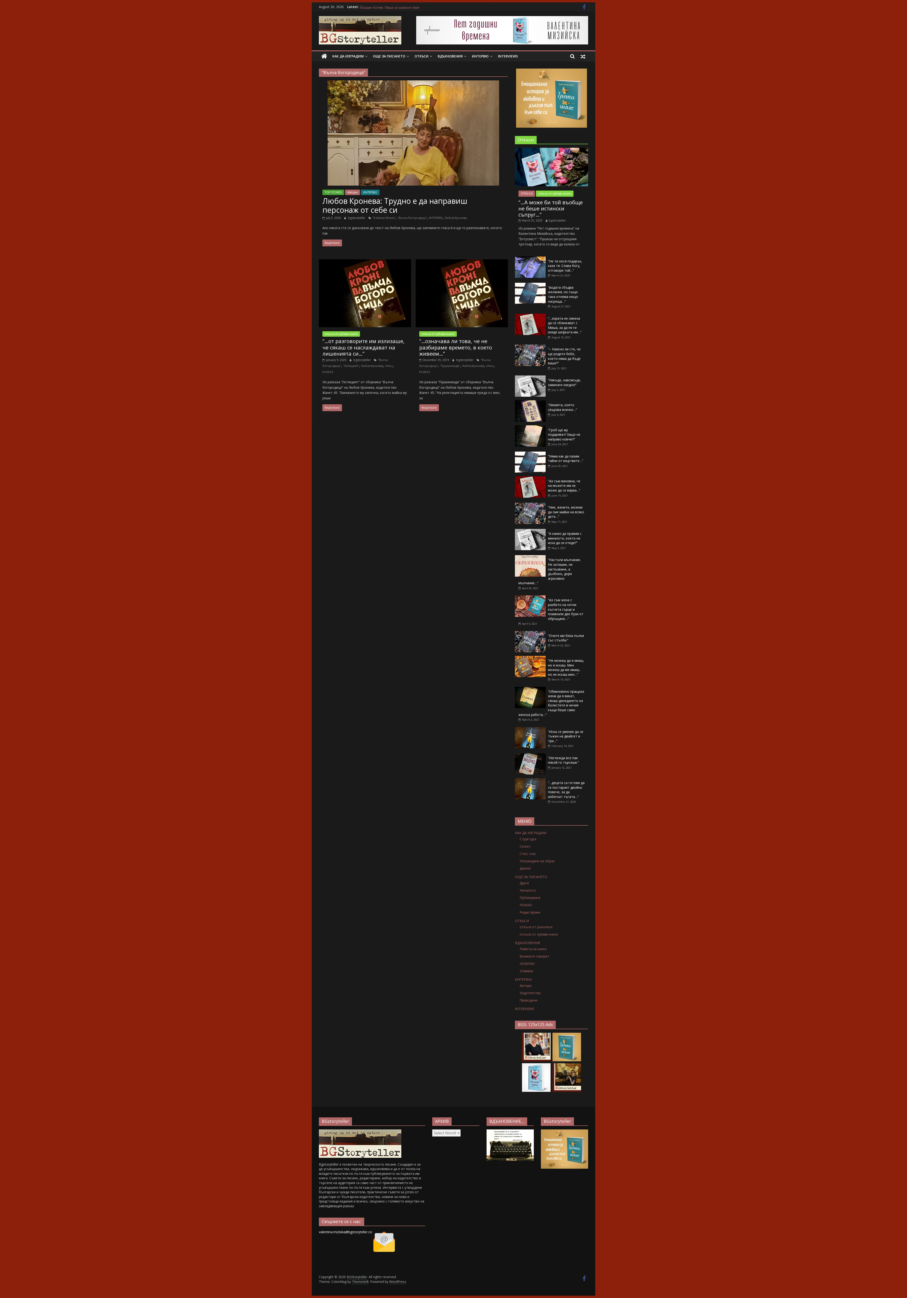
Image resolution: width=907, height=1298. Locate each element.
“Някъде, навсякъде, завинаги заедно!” (564, 382)
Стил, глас (528, 853)
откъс (389, 366)
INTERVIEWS (508, 56)
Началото (528, 890)
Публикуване (530, 897)
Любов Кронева (456, 218)
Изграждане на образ (537, 861)
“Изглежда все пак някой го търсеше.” (563, 760)
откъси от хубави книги (341, 334)
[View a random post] (583, 56)
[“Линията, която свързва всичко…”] (530, 403)
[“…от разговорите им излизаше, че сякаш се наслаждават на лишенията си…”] (365, 262)
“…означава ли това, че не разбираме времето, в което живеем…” (455, 347)
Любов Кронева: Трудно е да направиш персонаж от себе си (394, 205)
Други (524, 883)
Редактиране (530, 912)
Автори (352, 192)
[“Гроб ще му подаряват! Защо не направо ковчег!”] (530, 428)
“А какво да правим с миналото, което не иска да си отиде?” (565, 538)
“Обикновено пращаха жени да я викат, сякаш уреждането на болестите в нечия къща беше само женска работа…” (551, 703)
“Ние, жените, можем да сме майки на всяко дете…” (566, 512)
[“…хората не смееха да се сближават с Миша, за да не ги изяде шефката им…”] (530, 316)
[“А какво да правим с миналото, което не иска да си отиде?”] (530, 531)
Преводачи (528, 1000)
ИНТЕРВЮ (480, 56)
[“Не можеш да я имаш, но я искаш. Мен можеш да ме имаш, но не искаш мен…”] (530, 658)
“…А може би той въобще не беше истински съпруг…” (550, 208)
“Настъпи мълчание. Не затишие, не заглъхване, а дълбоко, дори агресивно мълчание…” (549, 571)
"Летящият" (351, 366)
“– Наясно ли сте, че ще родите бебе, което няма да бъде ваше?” (564, 356)
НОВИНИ (527, 963)
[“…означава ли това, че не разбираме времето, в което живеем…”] (462, 262)
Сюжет (525, 846)
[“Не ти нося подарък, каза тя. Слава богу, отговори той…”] (530, 259)
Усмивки (526, 971)
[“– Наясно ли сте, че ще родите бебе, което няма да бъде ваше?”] (530, 347)
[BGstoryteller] (360, 1131)
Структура (528, 839)
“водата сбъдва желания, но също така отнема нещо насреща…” (563, 294)
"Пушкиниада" (450, 366)
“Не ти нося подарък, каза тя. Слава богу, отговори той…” (565, 266)
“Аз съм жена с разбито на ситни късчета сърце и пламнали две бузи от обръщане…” (565, 609)
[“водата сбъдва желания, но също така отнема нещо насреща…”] (530, 285)
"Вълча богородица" (412, 218)
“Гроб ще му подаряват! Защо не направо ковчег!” (564, 434)
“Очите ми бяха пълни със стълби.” (566, 638)
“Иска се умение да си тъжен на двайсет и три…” (565, 736)
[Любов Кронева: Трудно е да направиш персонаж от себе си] (413, 83)
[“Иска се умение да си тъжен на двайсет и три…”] (530, 729)
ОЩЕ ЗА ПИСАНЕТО (389, 56)
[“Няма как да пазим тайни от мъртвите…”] (530, 454)
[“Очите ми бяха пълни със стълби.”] (530, 633)
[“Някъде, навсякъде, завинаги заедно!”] (530, 378)
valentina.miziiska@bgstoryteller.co (345, 1232)
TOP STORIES (333, 192)
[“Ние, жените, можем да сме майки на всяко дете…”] (530, 505)
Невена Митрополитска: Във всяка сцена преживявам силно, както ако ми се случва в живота (436, 6)
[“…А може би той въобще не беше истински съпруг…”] (551, 150)
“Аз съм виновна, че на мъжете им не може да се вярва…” (564, 485)
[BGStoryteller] (324, 56)
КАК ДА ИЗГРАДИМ (348, 56)
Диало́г (525, 868)
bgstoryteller (357, 218)
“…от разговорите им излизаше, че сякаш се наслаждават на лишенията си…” (363, 347)
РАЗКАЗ (327, 372)
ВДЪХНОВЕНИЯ (450, 56)
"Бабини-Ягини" (384, 218)
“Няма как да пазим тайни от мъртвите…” (565, 458)
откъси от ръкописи (536, 927)
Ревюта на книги (533, 949)
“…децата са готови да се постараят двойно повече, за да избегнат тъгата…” (566, 789)
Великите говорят (534, 956)
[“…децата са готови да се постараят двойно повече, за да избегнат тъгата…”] (530, 780)
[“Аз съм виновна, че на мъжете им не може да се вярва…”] (530, 479)
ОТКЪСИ (421, 56)
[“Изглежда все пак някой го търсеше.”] (530, 756)
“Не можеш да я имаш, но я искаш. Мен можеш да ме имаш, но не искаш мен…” (566, 667)
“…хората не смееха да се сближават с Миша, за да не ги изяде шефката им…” (565, 325)
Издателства (530, 993)
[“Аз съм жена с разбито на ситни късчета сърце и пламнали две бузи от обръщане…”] (530, 598)
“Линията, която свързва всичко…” (562, 407)
